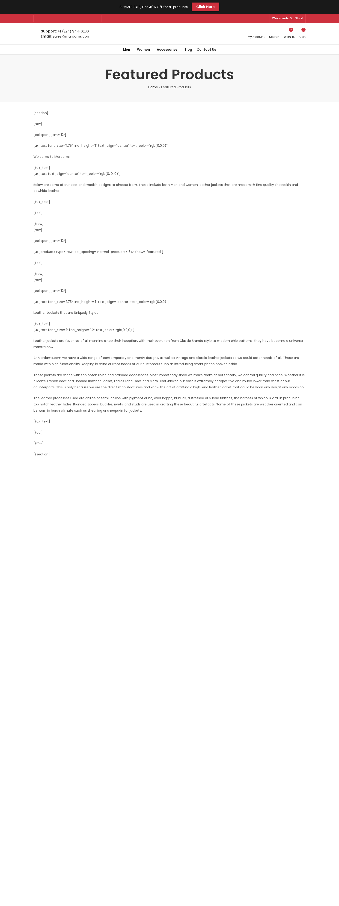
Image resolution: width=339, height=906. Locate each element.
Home (153, 87)
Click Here (205, 6)
